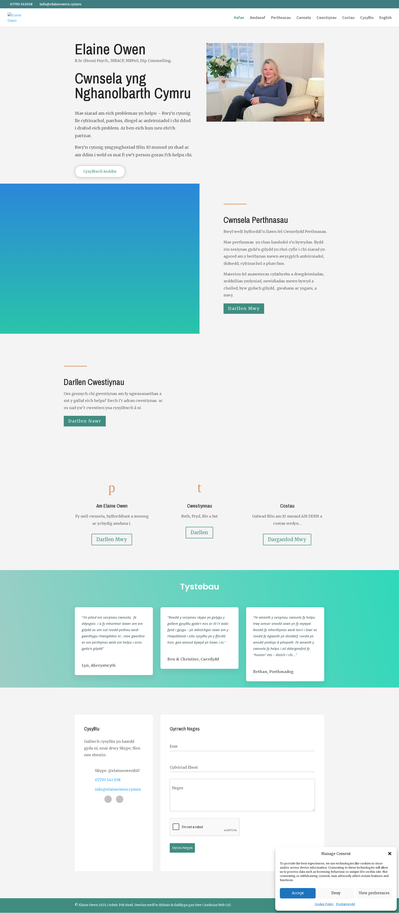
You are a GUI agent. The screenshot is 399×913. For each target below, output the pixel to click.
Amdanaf (257, 18)
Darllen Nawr (84, 421)
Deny (336, 893)
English (385, 18)
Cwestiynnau (199, 505)
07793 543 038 (108, 779)
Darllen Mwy (244, 308)
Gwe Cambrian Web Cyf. (213, 905)
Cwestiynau (326, 18)
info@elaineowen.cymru (118, 789)
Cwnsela (303, 18)
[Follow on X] (108, 799)
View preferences (374, 893)
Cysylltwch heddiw (100, 171)
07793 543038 (21, 4)
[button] (389, 853)
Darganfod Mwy (287, 539)
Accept (298, 893)
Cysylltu (367, 18)
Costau (348, 18)
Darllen (199, 532)
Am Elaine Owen (111, 505)
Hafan (239, 18)
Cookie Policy (324, 904)
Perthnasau (281, 18)
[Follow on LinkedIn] (119, 799)
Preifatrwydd (345, 904)
